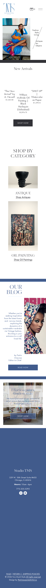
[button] (39, 79)
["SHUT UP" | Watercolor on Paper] (37, 85)
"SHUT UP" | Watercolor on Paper (37, 95)
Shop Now (23, 416)
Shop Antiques (23, 197)
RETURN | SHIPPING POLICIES (26, 574)
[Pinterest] (25, 493)
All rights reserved (33, 577)
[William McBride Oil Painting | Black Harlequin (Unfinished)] (23, 86)
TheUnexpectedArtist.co (27, 580)
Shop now (23, 123)
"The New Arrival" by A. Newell (9, 94)
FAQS (8, 574)
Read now (23, 367)
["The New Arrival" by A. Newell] (9, 85)
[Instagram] (21, 493)
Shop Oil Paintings (23, 259)
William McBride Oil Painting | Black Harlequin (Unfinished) (23, 102)
